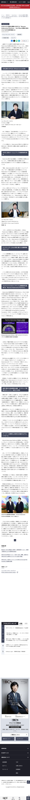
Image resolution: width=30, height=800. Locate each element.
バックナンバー (20, 738)
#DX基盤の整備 (6, 37)
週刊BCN (8, 15)
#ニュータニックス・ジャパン (8, 34)
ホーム (2, 15)
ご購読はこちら (15, 735)
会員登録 (4, 762)
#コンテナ (13, 37)
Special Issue (14, 15)
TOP (17, 762)
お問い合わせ (19, 765)
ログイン (4, 765)
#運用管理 (19, 34)
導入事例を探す (13, 2)
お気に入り (25, 40)
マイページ (5, 769)
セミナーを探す (22, 2)
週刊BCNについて (6, 738)
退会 (17, 773)
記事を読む (3, 2)
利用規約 (18, 769)
